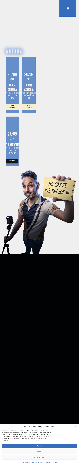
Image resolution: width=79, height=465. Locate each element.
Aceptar (39, 446)
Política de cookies (28, 462)
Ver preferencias (39, 457)
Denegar (39, 451)
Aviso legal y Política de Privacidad (46, 462)
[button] (76, 427)
